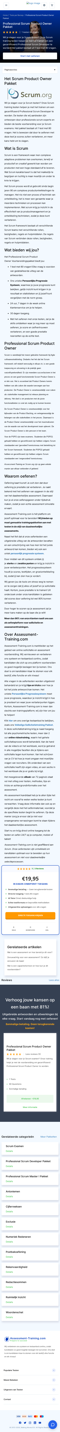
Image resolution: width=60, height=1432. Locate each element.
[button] (52, 3)
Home (5, 15)
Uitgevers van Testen (29, 1390)
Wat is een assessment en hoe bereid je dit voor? (29, 952)
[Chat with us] (52, 1424)
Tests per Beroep (16, 15)
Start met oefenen (30, 56)
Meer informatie (30, 1107)
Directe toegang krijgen (30, 915)
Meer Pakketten (48, 1136)
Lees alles (54, 980)
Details (9, 1151)
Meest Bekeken (29, 1380)
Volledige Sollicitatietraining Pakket (34, 725)
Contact (29, 1399)
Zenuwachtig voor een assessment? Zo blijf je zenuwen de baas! (28, 959)
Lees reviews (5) (33, 1054)
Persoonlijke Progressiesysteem (29, 694)
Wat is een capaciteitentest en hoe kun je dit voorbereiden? (27, 968)
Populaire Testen (29, 1370)
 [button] (44, 5)
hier (11, 720)
